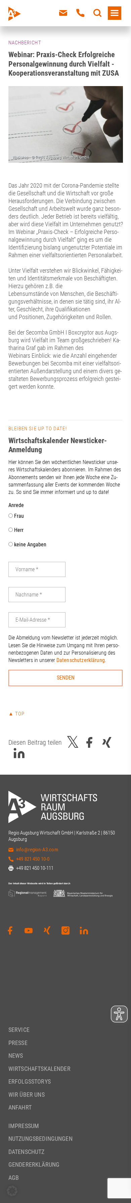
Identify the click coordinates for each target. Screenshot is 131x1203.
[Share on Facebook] (89, 742)
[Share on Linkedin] (19, 753)
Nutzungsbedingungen (40, 1138)
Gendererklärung (33, 1164)
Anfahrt (20, 1107)
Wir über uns (26, 1094)
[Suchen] (97, 13)
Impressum (23, 1125)
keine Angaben (29, 544)
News (15, 1055)
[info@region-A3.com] (63, 13)
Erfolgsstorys (29, 1081)
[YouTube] (28, 930)
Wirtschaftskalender (39, 1068)
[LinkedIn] (84, 930)
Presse (18, 1042)
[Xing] (47, 930)
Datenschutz (26, 1151)
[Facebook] (10, 930)
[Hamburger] (114, 13)
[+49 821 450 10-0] (80, 13)
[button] (12, 1191)
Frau (18, 516)
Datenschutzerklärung (80, 660)
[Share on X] (73, 742)
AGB (13, 1177)
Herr (18, 530)
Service (19, 1029)
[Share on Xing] (106, 742)
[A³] (29, 13)
